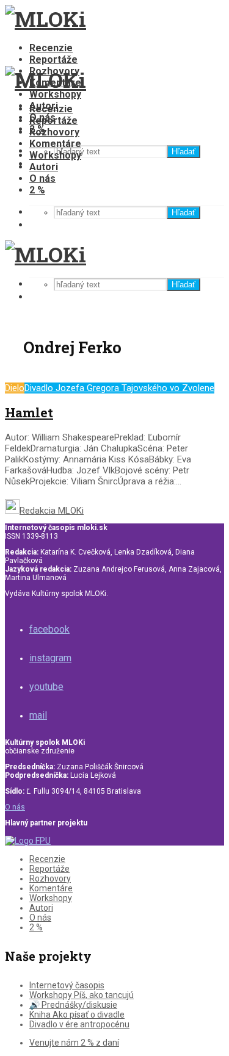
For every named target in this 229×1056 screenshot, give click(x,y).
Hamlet (29, 412)
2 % (37, 190)
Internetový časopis (66, 985)
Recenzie (51, 48)
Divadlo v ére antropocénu (79, 1024)
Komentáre (55, 143)
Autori (43, 167)
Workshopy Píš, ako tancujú (81, 995)
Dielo (14, 388)
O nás (42, 178)
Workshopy (55, 94)
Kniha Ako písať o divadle (77, 1014)
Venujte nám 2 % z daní (74, 1042)
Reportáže (53, 59)
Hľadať (183, 151)
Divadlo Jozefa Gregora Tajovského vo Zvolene (119, 388)
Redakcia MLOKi (52, 510)
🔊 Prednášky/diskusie (73, 1005)
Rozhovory (54, 132)
